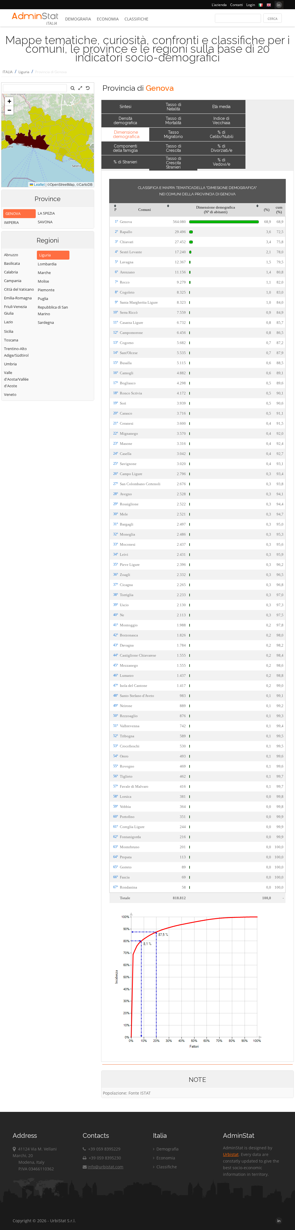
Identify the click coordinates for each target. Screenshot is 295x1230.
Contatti (236, 4)
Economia (108, 19)
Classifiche (136, 19)
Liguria (23, 71)
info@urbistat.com (105, 1166)
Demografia (78, 19)
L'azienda (219, 4)
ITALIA (8, 71)
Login (250, 4)
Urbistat (231, 1154)
